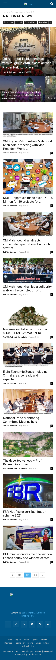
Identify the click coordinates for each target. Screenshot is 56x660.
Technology (20, 643)
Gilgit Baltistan (30, 22)
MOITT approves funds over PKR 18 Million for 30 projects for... (28, 199)
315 (35, 575)
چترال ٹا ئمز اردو (28, 646)
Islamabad (43, 22)
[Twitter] (40, 624)
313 (19, 575)
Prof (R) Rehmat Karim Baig (15, 337)
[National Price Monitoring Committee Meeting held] (28, 401)
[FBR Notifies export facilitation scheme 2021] (28, 491)
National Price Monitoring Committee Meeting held (21, 419)
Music (38, 643)
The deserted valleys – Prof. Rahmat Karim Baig (22, 462)
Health (44, 639)
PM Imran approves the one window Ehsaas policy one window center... (27, 556)
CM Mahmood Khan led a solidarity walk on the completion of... (27, 288)
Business (8, 643)
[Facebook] (8, 624)
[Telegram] (32, 624)
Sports (30, 643)
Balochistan (8, 22)
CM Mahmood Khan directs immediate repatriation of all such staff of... (26, 244)
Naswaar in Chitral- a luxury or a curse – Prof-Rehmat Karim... (25, 331)
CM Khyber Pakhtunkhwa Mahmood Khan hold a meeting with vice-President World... (27, 145)
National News (17, 12)
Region (18, 639)
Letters (46, 643)
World (26, 639)
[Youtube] (48, 624)
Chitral (19, 22)
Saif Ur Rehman (10, 72)
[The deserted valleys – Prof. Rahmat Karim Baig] (28, 444)
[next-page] (42, 575)
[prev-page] (12, 575)
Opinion (35, 639)
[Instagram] (16, 624)
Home (5, 12)
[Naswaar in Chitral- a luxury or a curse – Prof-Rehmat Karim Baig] (28, 312)
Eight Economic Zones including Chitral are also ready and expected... (25, 375)
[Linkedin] (24, 624)
